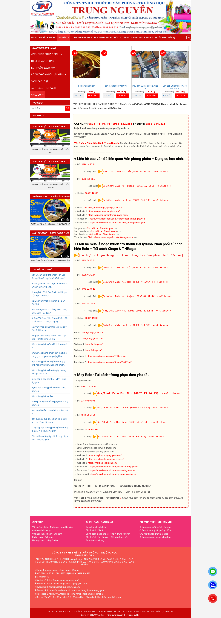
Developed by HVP (132, 615)
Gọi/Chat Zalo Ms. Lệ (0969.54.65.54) (127, 267)
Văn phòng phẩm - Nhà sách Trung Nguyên (52, 527)
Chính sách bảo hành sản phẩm (47, 534)
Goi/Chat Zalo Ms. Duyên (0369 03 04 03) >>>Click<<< (132, 407)
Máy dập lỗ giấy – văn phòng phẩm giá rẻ (50, 412)
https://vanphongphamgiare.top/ (104, 211)
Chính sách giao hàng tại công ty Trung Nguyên (108, 534)
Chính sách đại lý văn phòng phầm (156, 530)
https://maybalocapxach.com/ (103, 463)
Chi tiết (79, 96)
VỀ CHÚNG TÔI (49, 38)
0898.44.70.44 (99, 123)
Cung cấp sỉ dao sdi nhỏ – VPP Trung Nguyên (49, 380)
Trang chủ (36, 38)
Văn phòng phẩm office (43, 396)
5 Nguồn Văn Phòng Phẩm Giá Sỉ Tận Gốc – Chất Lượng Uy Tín (49, 337)
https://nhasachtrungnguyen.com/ (64, 587)
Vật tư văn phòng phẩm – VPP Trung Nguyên (49, 389)
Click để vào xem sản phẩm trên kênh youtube (110, 237)
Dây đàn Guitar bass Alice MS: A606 (175, 87)
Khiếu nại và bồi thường (43, 537)
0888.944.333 (155, 123)
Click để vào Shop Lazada (104, 231)
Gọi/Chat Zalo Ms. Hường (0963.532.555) (128, 186)
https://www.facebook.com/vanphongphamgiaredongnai (117, 222)
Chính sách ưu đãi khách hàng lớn (155, 527)
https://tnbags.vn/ (94, 344)
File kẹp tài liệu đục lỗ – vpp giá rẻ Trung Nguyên (50, 403)
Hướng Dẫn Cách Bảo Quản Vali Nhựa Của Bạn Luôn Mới (49, 294)
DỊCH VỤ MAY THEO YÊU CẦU (106, 38)
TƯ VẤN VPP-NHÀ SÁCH (81, 38)
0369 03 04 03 (88, 400)
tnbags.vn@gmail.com (93, 332)
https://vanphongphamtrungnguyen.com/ (108, 215)
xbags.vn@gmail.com (92, 338)
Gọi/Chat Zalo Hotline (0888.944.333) (127, 200)
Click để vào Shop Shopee (100, 228)
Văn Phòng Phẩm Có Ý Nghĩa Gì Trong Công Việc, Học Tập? (49, 311)
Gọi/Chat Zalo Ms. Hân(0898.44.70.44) (127, 171)
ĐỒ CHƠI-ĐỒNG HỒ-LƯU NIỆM (47, 74)
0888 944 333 (91, 429)
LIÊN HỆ (171, 38)
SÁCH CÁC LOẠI (39, 81)
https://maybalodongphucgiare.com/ (106, 459)
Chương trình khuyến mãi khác (154, 534)
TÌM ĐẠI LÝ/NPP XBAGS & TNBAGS (138, 38)
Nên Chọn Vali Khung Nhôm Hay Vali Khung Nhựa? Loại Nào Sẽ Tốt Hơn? (48, 276)
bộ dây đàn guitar (86, 86)
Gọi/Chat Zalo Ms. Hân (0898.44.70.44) (128, 282)
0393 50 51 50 (88, 415)
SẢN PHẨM (62, 38)
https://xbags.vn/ (93, 350)
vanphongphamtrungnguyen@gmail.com (103, 207)
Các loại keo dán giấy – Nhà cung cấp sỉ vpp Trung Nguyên (50, 438)
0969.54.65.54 (88, 260)
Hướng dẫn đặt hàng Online (45, 540)
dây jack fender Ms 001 (116, 86)
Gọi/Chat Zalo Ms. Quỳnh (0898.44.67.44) (129, 296)
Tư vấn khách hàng (95, 540)
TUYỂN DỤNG (161, 38)
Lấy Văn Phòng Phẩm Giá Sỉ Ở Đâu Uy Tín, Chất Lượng (49, 328)
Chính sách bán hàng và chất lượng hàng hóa (107, 537)
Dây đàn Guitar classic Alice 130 (145, 87)
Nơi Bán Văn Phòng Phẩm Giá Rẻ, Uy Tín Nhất (48, 302)
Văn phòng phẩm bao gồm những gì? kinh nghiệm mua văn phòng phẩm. (49, 363)
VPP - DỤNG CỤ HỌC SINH (45, 54)
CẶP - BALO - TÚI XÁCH (43, 88)
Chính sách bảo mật (41, 530)
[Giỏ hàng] (188, 38)
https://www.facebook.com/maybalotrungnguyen (114, 466)
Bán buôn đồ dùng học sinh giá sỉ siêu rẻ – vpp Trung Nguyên (49, 420)
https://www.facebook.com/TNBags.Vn (106, 356)
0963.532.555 (122, 123)
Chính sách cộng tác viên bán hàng (156, 537)
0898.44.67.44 (88, 289)
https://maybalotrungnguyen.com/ (104, 455)
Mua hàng (93, 96)
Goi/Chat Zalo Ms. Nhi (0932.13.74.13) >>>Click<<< (138, 393)
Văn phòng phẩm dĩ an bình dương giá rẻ (49, 346)
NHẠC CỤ (36, 94)
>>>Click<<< (160, 171)
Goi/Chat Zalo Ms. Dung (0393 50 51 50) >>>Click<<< (131, 422)
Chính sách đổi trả (94, 530)
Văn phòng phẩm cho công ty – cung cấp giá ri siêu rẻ (49, 372)
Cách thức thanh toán (96, 527)
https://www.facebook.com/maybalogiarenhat (112, 470)
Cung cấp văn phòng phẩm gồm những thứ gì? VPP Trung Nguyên (50, 429)
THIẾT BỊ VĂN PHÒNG (42, 61)
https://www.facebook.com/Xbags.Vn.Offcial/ (109, 362)
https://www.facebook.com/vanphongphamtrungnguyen (117, 218)
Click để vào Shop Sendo (102, 234)
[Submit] (67, 108)
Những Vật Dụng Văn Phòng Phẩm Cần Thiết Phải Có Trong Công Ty (50, 320)
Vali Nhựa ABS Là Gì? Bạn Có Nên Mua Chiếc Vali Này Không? (49, 285)
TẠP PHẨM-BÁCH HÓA (43, 67)
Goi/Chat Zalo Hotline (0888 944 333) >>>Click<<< (131, 436)
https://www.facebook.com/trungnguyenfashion (113, 474)
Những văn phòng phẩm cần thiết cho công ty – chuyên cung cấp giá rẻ (49, 354)
